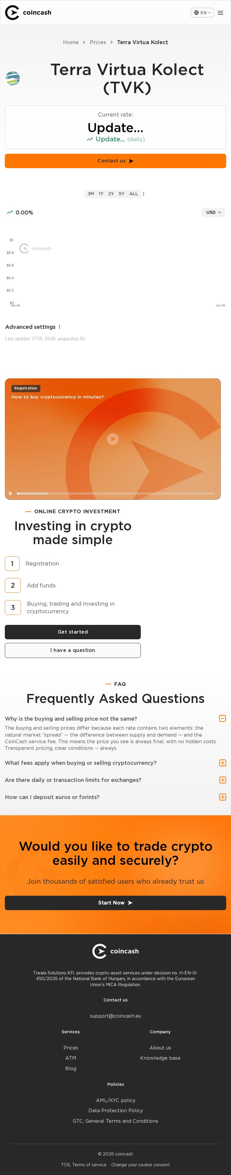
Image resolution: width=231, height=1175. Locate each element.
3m (91, 193)
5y (122, 193)
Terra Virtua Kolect (142, 42)
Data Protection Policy (115, 1110)
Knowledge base (160, 1058)
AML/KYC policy (115, 1100)
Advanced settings (30, 327)
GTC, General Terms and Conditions (115, 1121)
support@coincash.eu (115, 1016)
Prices (98, 42)
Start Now (111, 903)
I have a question (72, 650)
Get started (73, 632)
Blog (70, 1068)
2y (111, 193)
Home (71, 42)
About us (160, 1048)
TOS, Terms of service (83, 1164)
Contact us (111, 161)
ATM (70, 1058)
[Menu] (220, 12)
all (133, 193)
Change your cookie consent (140, 1164)
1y (101, 193)
